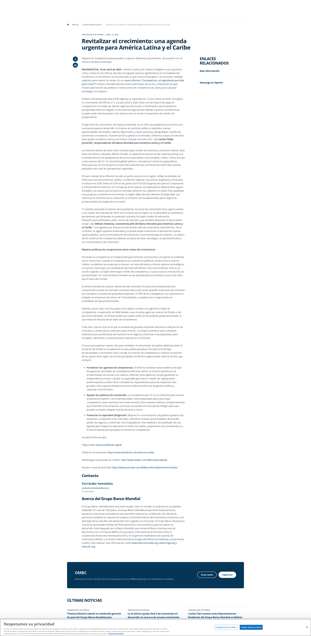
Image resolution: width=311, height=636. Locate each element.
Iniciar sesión (207, 574)
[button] (75, 65)
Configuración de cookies (226, 627)
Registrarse (227, 574)
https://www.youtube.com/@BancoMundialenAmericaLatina (145, 467)
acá (104, 437)
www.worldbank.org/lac (109, 444)
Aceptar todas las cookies (251, 627)
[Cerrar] (307, 627)
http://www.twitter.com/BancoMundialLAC (144, 460)
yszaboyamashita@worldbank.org (95, 488)
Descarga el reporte (211, 82)
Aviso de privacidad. (116, 633)
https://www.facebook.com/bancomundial (130, 452)
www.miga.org (167, 543)
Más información (210, 71)
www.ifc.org (88, 546)
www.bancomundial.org (145, 543)
